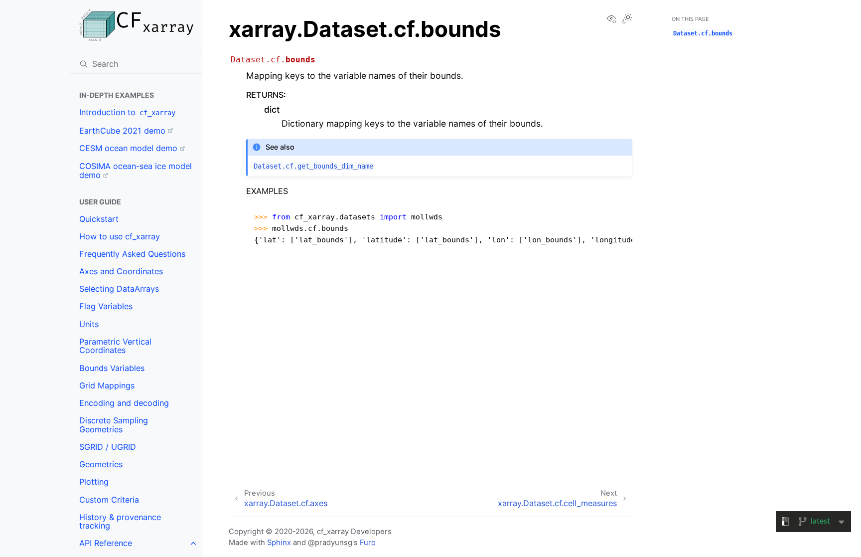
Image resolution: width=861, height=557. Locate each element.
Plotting (94, 482)
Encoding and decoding (124, 403)
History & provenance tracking (120, 521)
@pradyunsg (330, 542)
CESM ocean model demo (128, 148)
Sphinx (279, 542)
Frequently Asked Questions (132, 254)
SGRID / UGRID (107, 447)
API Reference (105, 543)
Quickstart (99, 219)
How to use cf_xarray (119, 236)
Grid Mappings (107, 385)
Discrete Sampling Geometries (113, 424)
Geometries (101, 464)
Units (89, 324)
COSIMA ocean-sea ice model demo (135, 170)
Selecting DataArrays (119, 289)
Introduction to (127, 112)
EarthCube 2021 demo (122, 131)
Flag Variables (106, 306)
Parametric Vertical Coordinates (115, 346)
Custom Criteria (109, 500)
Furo (368, 542)
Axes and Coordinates (121, 271)
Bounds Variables (111, 368)
